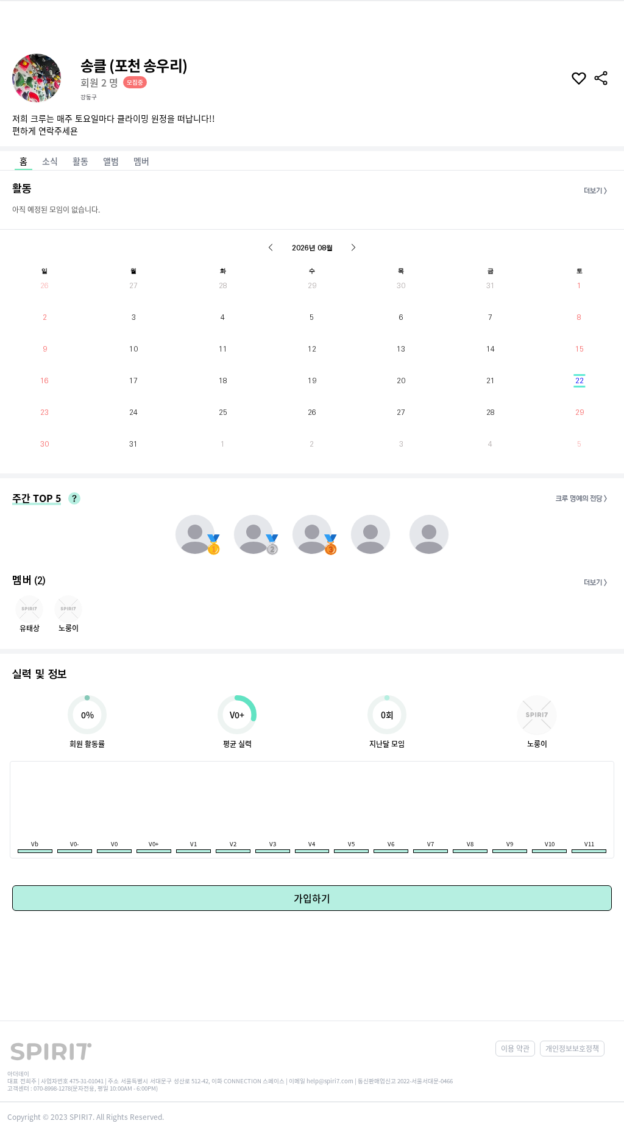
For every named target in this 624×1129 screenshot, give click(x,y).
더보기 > (595, 191)
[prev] (270, 247)
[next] (353, 247)
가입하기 (312, 898)
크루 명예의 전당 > (581, 498)
